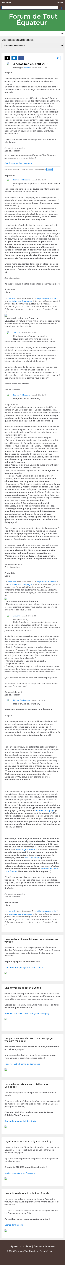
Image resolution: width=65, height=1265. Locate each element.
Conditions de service (44, 1246)
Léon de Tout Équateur (21, 180)
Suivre (49, 169)
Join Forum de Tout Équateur (18, 163)
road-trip (12, 298)
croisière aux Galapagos (20, 301)
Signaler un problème (20, 1246)
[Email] (14, 58)
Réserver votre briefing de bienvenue (22, 1064)
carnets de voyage (45, 810)
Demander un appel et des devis (20, 1121)
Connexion (58, 2)
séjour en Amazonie (46, 298)
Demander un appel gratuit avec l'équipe (24, 967)
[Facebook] (21, 58)
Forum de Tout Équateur (33, 19)
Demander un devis (14, 1225)
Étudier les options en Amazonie (20, 1173)
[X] (7, 58)
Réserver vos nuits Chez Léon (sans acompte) (27, 1013)
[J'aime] (57, 58)
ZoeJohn (26, 68)
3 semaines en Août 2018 (30, 64)
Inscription (6, 2)
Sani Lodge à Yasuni (25, 849)
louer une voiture (32, 857)
